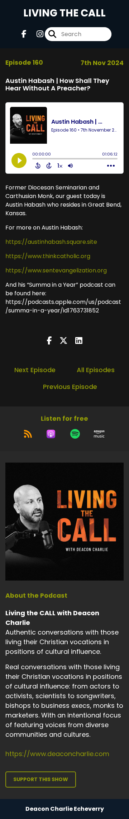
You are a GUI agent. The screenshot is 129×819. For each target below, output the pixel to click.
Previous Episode (70, 386)
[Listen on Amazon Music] (99, 434)
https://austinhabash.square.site (51, 242)
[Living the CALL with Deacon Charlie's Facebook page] (24, 34)
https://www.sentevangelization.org (56, 270)
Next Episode (35, 369)
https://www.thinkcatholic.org (47, 256)
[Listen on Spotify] (75, 434)
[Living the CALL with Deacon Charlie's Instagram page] (35, 34)
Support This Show (40, 779)
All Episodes (96, 369)
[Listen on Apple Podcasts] (51, 434)
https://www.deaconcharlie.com (57, 753)
